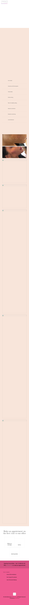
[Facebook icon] (13, 600)
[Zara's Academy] (4, 2)
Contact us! (23, 36)
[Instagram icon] (15, 600)
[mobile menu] (27, 2)
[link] (14, 146)
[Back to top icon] (14, 594)
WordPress (17, 598)
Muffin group (14, 596)
